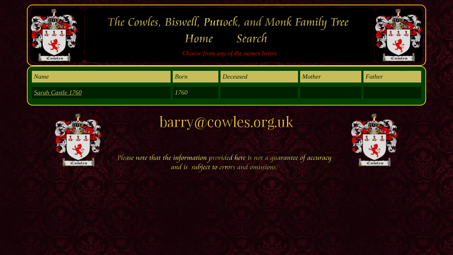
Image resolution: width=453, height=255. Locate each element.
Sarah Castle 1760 (58, 92)
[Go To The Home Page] (200, 45)
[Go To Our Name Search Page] (253, 45)
